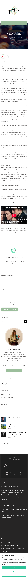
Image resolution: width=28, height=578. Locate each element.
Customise (14, 571)
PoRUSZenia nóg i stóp (14, 417)
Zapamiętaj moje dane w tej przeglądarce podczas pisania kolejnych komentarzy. (13, 303)
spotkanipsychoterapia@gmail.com (16, 467)
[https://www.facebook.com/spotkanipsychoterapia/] (2, 383)
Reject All (14, 575)
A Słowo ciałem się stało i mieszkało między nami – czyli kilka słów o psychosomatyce (17, 434)
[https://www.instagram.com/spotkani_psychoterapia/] (6, 383)
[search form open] (24, 23)
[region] (14, 565)
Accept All (14, 567)
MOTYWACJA (4, 401)
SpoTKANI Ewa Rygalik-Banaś (9, 37)
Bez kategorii (5, 394)
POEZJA (3, 404)
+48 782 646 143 (16, 459)
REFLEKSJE (4, 408)
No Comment (15, 39)
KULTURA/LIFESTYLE (14, 30)
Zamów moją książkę (13, 370)
